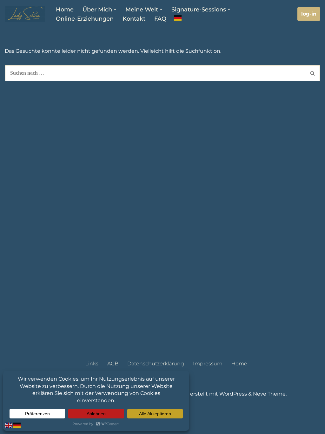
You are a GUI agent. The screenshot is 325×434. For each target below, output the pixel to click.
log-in (308, 14)
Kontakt (134, 18)
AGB (112, 364)
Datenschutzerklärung (155, 364)
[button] (115, 9)
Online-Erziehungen (85, 18)
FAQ (160, 18)
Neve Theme (269, 394)
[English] (9, 425)
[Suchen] (312, 73)
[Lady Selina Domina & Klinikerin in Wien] (25, 14)
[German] (178, 18)
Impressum (207, 364)
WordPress (233, 394)
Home (65, 9)
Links (91, 364)
